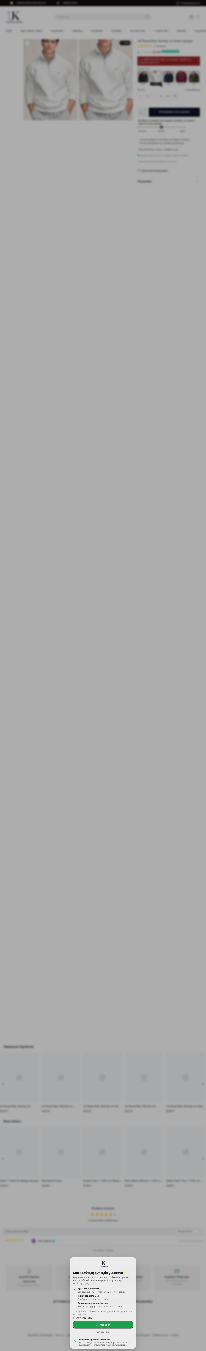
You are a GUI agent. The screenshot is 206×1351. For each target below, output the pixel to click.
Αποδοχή (105, 1324)
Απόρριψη (103, 1331)
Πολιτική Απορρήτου (82, 1318)
